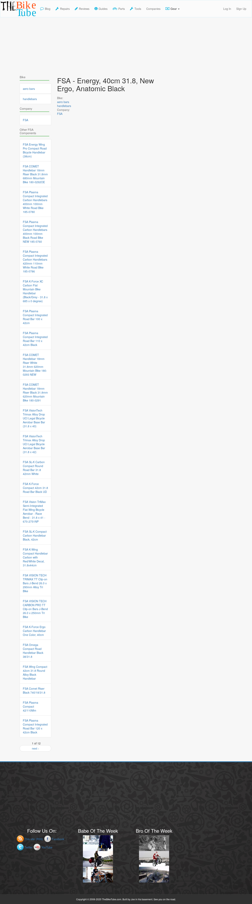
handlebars (64, 106)
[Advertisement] (126, 44)
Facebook (58, 839)
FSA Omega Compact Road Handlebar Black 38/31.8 (33, 651)
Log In (227, 9)
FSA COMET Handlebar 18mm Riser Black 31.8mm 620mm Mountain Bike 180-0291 (35, 392)
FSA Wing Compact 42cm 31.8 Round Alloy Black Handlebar (35, 672)
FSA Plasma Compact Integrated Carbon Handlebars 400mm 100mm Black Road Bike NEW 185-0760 (35, 231)
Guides (103, 9)
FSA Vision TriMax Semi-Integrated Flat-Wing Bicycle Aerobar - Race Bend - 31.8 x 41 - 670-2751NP (34, 511)
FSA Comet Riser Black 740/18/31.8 (34, 690)
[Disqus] (110, 232)
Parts (121, 9)
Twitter (28, 847)
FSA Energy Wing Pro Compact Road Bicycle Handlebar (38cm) (35, 150)
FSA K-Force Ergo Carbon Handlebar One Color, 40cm (34, 631)
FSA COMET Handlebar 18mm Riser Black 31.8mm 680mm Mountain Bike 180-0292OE (35, 174)
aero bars (63, 102)
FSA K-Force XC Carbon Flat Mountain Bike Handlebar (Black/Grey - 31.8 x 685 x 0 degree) (35, 291)
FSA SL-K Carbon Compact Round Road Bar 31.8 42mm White (34, 468)
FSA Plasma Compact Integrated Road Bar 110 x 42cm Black (35, 339)
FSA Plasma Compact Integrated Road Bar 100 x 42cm (35, 317)
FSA (59, 114)
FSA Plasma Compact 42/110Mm (30, 706)
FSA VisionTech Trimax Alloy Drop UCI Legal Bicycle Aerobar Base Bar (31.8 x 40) (34, 418)
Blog (47, 9)
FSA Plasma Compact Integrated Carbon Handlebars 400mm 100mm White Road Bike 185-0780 (35, 202)
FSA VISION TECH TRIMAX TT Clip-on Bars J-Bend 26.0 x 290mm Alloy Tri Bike (35, 583)
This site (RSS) (33, 839)
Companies (153, 9)
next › (35, 748)
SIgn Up (241, 9)
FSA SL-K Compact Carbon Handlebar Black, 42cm (35, 535)
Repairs (65, 9)
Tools (137, 9)
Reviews (84, 9)
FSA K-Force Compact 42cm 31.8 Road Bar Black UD (35, 488)
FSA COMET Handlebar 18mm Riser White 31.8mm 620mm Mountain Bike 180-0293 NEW (35, 364)
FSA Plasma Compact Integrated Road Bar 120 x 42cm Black (35, 726)
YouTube (46, 847)
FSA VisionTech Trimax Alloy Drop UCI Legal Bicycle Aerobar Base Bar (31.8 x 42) (34, 444)
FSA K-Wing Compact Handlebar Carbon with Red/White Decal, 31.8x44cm (35, 557)
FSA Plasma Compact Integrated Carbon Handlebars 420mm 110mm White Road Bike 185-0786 (35, 261)
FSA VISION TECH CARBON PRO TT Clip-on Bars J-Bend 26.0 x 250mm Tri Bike (35, 609)
